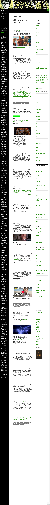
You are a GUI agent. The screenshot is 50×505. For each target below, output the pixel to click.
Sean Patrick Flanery (16, 424)
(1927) (5, 203)
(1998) (4, 135)
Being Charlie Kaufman (39, 228)
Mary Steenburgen (18, 320)
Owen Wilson (22, 120)
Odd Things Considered (39, 280)
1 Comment (26, 315)
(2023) (5, 359)
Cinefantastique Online (39, 174)
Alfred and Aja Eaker (38, 325)
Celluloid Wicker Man (38, 262)
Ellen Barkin (25, 304)
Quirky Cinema (38, 137)
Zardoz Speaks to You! (39, 300)
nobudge (37, 277)
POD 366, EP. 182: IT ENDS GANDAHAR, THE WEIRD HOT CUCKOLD (42, 82)
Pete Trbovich (37, 341)
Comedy (15, 304)
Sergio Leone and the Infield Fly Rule (40, 211)
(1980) (5, 52)
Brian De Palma (22, 401)
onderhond (37, 136)
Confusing (18, 304)
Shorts (37, 52)
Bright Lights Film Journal (39, 171)
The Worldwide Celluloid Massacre (40, 153)
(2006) (4, 224)
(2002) (5, 45)
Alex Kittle (37, 255)
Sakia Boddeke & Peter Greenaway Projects (41, 239)
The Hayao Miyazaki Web (39, 242)
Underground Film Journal (39, 154)
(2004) (5, 102)
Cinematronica (38, 178)
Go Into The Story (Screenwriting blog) (41, 273)
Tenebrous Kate (38, 287)
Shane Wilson (37, 344)
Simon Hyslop (37, 329)
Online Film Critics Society (39, 283)
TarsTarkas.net (38, 140)
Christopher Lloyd (18, 221)
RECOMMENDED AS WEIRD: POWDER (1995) (22, 313)
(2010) (4, 294)
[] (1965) (4, 130)
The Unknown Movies (38, 150)
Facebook (37, 91)
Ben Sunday (37, 340)
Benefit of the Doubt (38, 261)
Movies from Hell (38, 133)
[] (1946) (4, 64)
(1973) (5, 221)
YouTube (37, 94)
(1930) (5, 183)
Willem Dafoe (17, 121)
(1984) (4, 47)
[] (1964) (3, 189)
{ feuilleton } (37, 250)
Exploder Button (38, 116)
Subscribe (3, 32)
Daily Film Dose (38, 181)
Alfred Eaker (37, 324)
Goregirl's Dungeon (38, 192)
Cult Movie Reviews (38, 109)
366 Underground (38, 28)
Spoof (14, 306)
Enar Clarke (37, 321)
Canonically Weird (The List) (17, 204)
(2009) (3, 54)
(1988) (4, 360)
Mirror (3, 352)
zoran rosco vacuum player (39, 301)
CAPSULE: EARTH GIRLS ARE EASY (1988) (22, 21)
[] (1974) (4, 332)
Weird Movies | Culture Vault (39, 161)
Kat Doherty (37, 323)
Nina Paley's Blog (38, 238)
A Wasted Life (37, 102)
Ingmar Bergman (38, 235)
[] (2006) (4, 168)
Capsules (14, 19)
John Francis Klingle (38, 331)
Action (17, 303)
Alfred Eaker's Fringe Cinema (39, 29)
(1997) (4, 212)
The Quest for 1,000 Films (39, 218)
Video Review (37, 56)
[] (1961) (4, 185)
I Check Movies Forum (39, 274)
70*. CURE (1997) (42, 66)
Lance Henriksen (25, 319)
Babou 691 (37, 258)
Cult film (21, 304)
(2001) (3, 84)
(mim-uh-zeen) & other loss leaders (40, 249)
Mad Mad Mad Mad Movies (39, 122)
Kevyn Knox (37, 332)
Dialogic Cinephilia (38, 265)
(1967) (5, 265)
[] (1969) (4, 91)
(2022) (3, 338)
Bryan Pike (37, 336)
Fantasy (19, 422)
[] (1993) (3, 236)
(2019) (4, 348)
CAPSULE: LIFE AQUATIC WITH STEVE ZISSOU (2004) (21, 110)
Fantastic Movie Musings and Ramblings (41, 188)
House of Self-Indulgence (39, 120)
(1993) (4, 255)
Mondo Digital (37, 130)
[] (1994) (4, 85)
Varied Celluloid (38, 157)
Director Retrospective (39, 38)
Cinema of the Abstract (39, 106)
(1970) (4, 83)
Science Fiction (29, 305)
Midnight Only (37, 126)
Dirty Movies (37, 182)
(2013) (4, 334)
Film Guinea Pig (38, 189)
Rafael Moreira (38, 333)
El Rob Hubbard (38, 328)
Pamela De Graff (21, 315)
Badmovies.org (38, 168)
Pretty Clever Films (38, 205)
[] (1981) (4, 368)
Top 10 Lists (37, 53)
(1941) (3, 154)
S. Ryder (37, 337)
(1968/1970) (4, 225)
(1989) (4, 95)
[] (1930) (4, 74)
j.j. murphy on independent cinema (40, 198)
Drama (16, 422)
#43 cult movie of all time (17, 259)
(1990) (5, 55)
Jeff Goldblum (23, 30)
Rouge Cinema (38, 210)
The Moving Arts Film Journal (39, 217)
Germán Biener (38, 320)
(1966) (2, 226)
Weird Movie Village (38, 160)
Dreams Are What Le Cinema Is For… (40, 185)
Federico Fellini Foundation (39, 232)
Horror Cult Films (38, 119)
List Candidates (38, 45)
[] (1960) (4, 158)
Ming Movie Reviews (38, 201)
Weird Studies (38, 295)
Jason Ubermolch (38, 342)
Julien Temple (20, 28)
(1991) (3, 59)
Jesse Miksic (37, 334)
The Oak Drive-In (38, 146)
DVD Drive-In (37, 112)
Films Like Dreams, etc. (39, 191)
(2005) (3, 143)
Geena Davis (19, 30)
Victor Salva (21, 424)
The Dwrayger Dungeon (39, 143)
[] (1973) (4, 176)
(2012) (5, 72)
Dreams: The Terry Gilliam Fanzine (40, 231)
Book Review (37, 32)
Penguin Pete (37, 77)
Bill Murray (18, 120)
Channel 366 (37, 36)
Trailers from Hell (38, 292)
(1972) (4, 113)
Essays (37, 39)
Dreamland (37, 229)
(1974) (2, 314)
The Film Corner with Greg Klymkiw (40, 214)
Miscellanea (37, 46)
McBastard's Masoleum (39, 123)
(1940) (6, 132)
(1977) (3, 124)
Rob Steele (37, 339)
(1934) (4, 199)
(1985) (5, 79)
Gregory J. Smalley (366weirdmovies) (25, 112)
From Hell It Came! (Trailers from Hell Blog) (41, 270)
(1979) (2, 266)
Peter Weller (24, 305)
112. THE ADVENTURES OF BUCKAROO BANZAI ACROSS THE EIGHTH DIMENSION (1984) (22, 208)
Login (1, 23)
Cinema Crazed (38, 175)
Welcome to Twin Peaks (39, 296)
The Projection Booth (38, 147)
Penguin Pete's (38, 284)
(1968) (4, 105)
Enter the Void (38, 113)
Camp (23, 303)
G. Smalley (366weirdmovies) (39, 338)
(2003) (4, 96)
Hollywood (15, 305)
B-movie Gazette (38, 105)
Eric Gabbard (37, 327)
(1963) (5, 190)
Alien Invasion (20, 303)
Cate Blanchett (26, 120)
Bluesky (37, 88)
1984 (14, 303)
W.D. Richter (17, 306)
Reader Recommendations (39, 49)
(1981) (3, 233)
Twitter (37, 92)
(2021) (6, 371)
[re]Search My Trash (38, 99)
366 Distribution (38, 25)
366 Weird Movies (4, 10)
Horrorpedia (37, 195)
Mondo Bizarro (38, 129)
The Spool (37, 221)
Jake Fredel (37, 326)
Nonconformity (21, 423)
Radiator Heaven (38, 206)
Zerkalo (5, 352)
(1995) (3, 103)
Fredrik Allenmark (38, 319)
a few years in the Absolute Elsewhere (40, 254)
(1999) (4, 290)
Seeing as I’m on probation (21, 47)
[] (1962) (4, 129)
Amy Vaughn (37, 343)
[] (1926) (4, 223)
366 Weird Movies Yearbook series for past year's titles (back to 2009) (42, 364)
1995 (14, 422)
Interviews (37, 42)
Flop (28, 304)
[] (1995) (4, 88)
